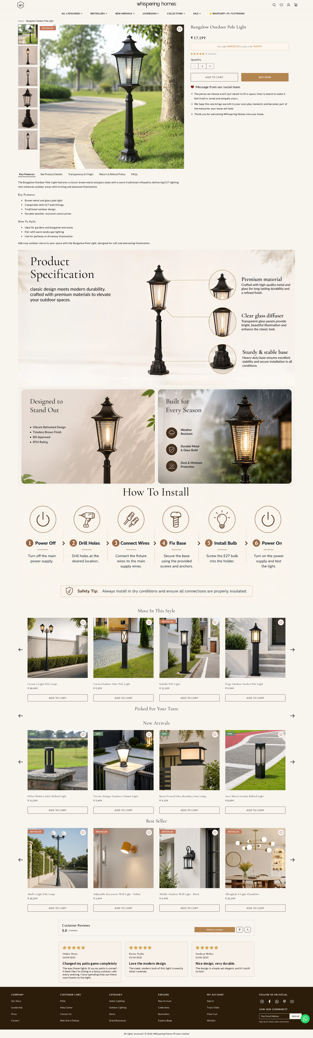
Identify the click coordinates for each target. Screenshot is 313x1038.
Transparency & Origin (80, 174)
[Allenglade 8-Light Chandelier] (255, 858)
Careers (15, 1020)
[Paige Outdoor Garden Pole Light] (255, 648)
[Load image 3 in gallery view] (28, 76)
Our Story (16, 1001)
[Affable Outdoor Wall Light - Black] (189, 858)
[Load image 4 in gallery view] (28, 98)
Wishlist (211, 1020)
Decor (112, 1014)
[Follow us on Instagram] (262, 1001)
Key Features (27, 174)
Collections (164, 1007)
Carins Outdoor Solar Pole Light (111, 684)
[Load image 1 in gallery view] (28, 34)
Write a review (215, 929)
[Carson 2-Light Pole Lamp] (58, 648)
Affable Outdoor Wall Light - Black (179, 894)
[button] (305, 1018)
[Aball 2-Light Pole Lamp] (58, 858)
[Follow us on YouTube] (292, 1001)
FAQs (134, 174)
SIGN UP (295, 1016)
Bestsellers (164, 1014)
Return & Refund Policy (112, 174)
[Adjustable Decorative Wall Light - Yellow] (123, 858)
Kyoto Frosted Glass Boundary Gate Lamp (182, 796)
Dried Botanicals (117, 1020)
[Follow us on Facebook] (270, 1001)
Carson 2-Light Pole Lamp (42, 684)
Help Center (66, 1007)
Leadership (16, 1007)
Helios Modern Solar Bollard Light (47, 796)
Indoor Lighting (117, 1001)
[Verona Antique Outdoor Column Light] (123, 760)
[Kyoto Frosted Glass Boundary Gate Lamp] (189, 760)
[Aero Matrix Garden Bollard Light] (255, 760)
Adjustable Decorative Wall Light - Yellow (117, 894)
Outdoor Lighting (118, 1007)
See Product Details (51, 174)
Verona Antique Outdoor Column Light (115, 796)
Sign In (210, 1001)
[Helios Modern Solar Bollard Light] (58, 760)
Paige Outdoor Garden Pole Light (244, 684)
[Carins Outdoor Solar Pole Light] (123, 648)
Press (14, 1014)
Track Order (213, 1007)
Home (21, 21)
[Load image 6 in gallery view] (28, 140)
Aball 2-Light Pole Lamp (41, 894)
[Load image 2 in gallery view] (28, 55)
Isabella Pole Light (169, 684)
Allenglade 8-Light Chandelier (242, 894)
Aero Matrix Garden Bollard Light (244, 796)
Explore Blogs (165, 1020)
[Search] (274, 5)
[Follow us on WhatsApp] (277, 1001)
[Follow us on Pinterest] (285, 1001)
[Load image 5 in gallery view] (28, 119)
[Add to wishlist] (180, 29)
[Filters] (239, 929)
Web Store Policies (69, 1020)
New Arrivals (164, 1001)
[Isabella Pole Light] (189, 648)
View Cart (212, 1014)
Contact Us (66, 1014)
